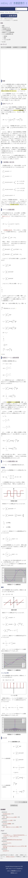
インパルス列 (7, 39)
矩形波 (5, 36)
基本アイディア (6, 27)
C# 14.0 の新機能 (7, 823)
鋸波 (5, 37)
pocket (17, 12)
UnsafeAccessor (7, 813)
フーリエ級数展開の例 (7, 34)
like (7, 12)
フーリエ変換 (22, 802)
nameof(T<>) (6, 850)
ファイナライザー (7, 843)
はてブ (12, 12)
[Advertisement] (14, 64)
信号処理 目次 (14, 805)
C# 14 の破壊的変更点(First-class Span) (12, 839)
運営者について (14, 872)
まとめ (3, 41)
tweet (3, 12)
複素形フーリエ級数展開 (8, 32)
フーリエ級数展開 (9, 16)
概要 (3, 25)
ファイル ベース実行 (8, 820)
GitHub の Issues (10, 856)
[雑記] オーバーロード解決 (12, 827)
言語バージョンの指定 (11, 817)
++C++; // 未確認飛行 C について (14, 870)
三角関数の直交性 (6, 29)
